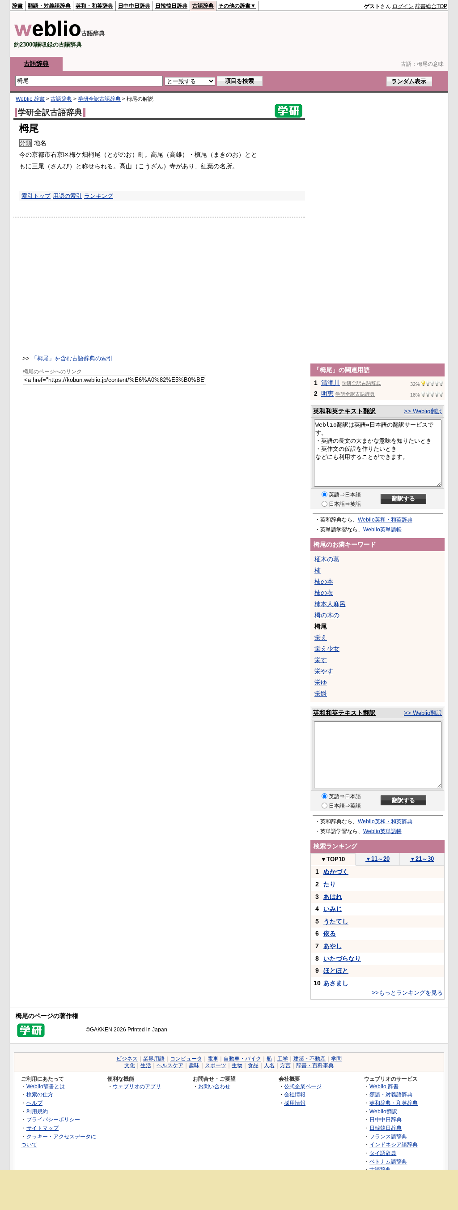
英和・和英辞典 (94, 6)
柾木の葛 (326, 559)
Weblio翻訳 (383, 1111)
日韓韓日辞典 (171, 6)
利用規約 (37, 1111)
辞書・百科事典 (315, 1065)
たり (329, 884)
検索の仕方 (39, 1094)
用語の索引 (67, 195)
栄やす (323, 671)
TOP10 (333, 859)
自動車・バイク (242, 1058)
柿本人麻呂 (330, 603)
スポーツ (215, 1065)
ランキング (98, 195)
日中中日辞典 (134, 6)
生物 (237, 1065)
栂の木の (326, 615)
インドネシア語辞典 (393, 1144)
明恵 (327, 393)
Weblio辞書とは (45, 1086)
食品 (253, 1065)
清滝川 (330, 382)
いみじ (332, 908)
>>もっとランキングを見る (407, 992)
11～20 (377, 858)
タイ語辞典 (382, 1153)
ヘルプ (34, 1103)
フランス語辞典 (388, 1136)
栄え (320, 637)
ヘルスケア (170, 1065)
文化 (129, 1065)
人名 (269, 1065)
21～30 (422, 858)
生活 (145, 1065)
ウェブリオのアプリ (137, 1086)
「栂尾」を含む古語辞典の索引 (72, 358)
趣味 (194, 1065)
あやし (332, 945)
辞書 (17, 6)
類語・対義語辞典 (49, 6)
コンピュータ (186, 1058)
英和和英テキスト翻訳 (344, 411)
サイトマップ (42, 1128)
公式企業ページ (303, 1086)
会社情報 (294, 1094)
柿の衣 (323, 592)
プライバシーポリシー (53, 1119)
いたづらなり (342, 958)
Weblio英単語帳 (382, 529)
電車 (213, 1058)
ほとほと (335, 970)
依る (329, 933)
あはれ (332, 896)
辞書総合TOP (431, 6)
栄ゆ (320, 682)
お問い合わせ (214, 1086)
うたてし (335, 921)
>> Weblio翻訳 (423, 411)
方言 (285, 1065)
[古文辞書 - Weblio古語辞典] (47, 34)
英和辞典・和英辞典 (393, 1103)
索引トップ (36, 195)
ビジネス (127, 1058)
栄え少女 (326, 648)
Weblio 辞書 (30, 99)
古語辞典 (203, 6)
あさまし (335, 983)
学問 (336, 1058)
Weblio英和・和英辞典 (385, 520)
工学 (282, 1058)
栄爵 (320, 693)
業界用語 (154, 1058)
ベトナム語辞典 (388, 1161)
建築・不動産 (309, 1058)
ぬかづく (335, 871)
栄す (320, 659)
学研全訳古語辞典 (99, 99)
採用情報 (294, 1103)
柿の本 (323, 581)
